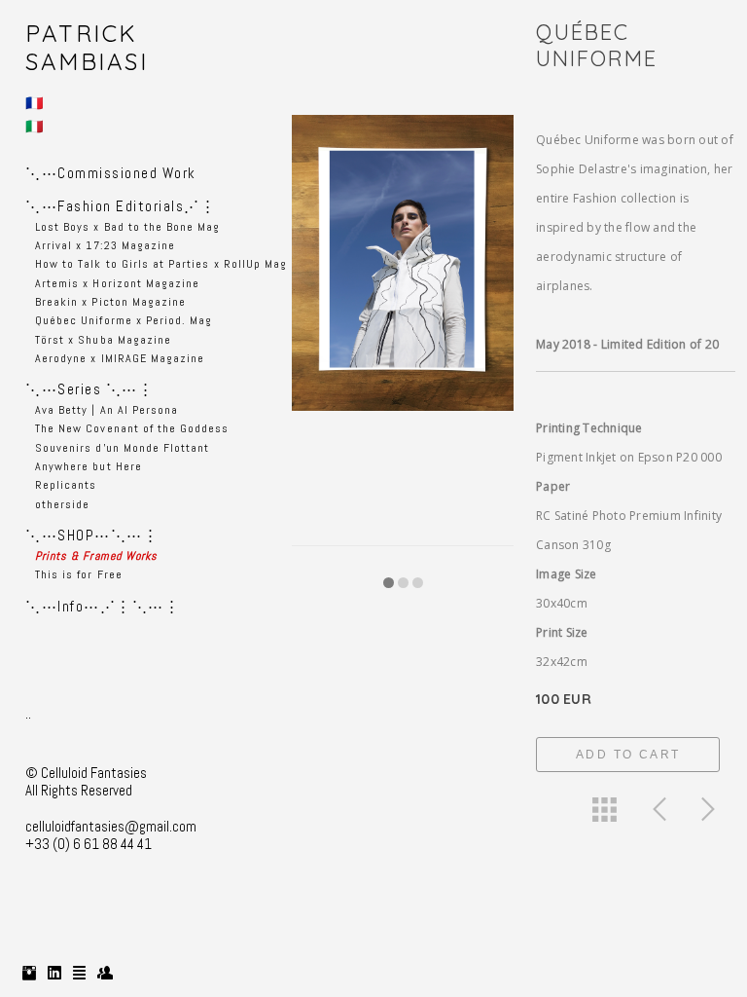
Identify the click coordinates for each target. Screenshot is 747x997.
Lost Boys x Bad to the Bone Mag (128, 227)
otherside (62, 504)
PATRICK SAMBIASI (86, 47)
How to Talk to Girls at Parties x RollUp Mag (161, 264)
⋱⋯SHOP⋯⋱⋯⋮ (92, 535)
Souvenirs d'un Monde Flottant (122, 448)
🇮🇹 (35, 126)
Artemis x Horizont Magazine (117, 283)
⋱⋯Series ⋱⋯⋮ (89, 389)
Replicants (66, 485)
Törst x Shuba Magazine (103, 340)
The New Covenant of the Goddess (132, 428)
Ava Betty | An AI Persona (106, 410)
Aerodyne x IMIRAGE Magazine (119, 358)
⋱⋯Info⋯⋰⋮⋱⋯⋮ (102, 606)
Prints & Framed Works (96, 556)
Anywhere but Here (88, 466)
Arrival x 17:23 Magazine (105, 245)
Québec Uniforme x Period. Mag (123, 320)
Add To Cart (628, 754)
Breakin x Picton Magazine (110, 302)
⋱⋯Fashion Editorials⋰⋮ (120, 206)
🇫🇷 (35, 102)
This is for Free (79, 574)
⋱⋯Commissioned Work (110, 173)
